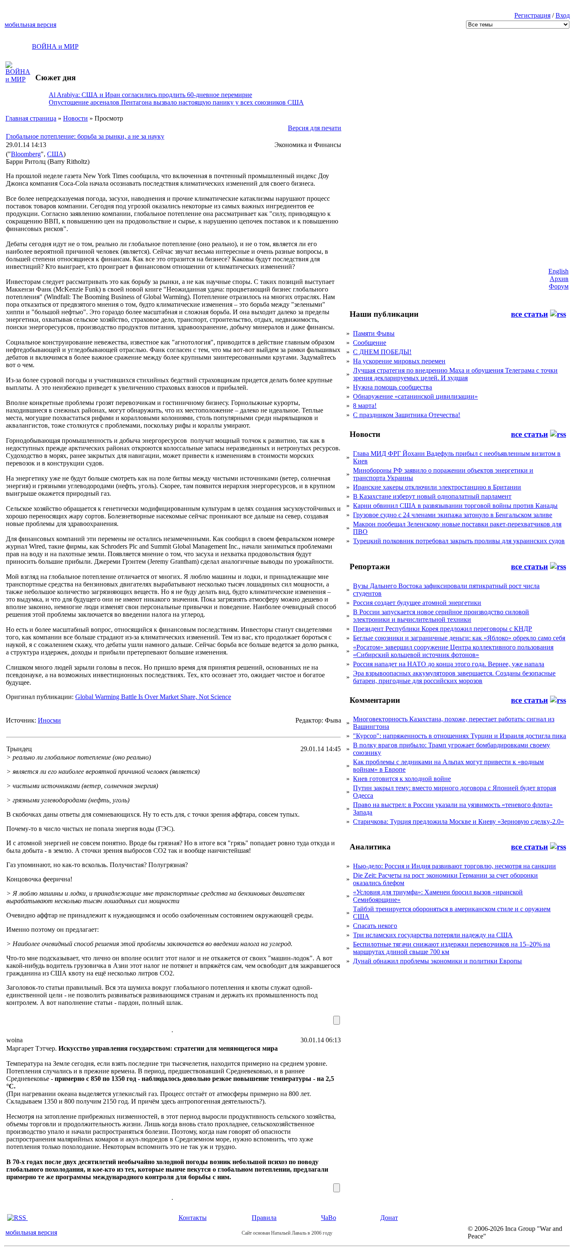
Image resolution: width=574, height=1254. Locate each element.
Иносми (49, 720)
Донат (389, 1217)
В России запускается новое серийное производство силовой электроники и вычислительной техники (441, 615)
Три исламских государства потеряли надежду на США (433, 935)
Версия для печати (314, 127)
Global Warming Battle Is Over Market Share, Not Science (153, 696)
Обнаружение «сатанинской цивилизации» (415, 396)
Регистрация (532, 15)
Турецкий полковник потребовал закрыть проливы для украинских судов (459, 540)
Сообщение (369, 342)
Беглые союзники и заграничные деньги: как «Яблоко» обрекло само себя (459, 637)
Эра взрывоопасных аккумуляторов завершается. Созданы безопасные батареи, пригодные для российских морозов (454, 677)
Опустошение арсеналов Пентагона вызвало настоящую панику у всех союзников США (176, 102)
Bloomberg (26, 154)
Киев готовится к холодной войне (402, 778)
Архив (559, 278)
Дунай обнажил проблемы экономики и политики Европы (437, 961)
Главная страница (30, 118)
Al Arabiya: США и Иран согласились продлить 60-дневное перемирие (150, 94)
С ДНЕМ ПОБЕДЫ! (382, 351)
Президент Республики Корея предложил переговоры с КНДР (442, 628)
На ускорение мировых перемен (399, 361)
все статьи (529, 314)
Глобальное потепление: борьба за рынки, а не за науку (85, 136)
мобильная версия (30, 24)
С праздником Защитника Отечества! (406, 414)
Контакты (193, 1217)
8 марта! (365, 405)
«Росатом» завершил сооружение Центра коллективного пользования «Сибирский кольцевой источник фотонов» (453, 651)
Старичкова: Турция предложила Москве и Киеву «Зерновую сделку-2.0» (458, 821)
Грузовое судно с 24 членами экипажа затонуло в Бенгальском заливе (452, 514)
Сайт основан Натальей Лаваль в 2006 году (287, 1233)
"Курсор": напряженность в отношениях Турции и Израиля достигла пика (459, 735)
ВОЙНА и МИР (55, 46)
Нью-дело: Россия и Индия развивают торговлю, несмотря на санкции (454, 866)
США (55, 154)
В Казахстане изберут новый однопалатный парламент (432, 496)
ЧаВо (328, 1217)
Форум (559, 286)
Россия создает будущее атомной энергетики (417, 602)
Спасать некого (375, 925)
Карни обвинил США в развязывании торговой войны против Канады (455, 505)
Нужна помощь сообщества (392, 387)
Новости (75, 118)
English (558, 271)
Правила (264, 1217)
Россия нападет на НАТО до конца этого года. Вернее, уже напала (448, 664)
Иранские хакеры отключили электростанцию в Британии (437, 487)
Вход (563, 15)
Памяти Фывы (374, 333)
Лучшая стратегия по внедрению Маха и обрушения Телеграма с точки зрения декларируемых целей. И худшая (455, 374)
